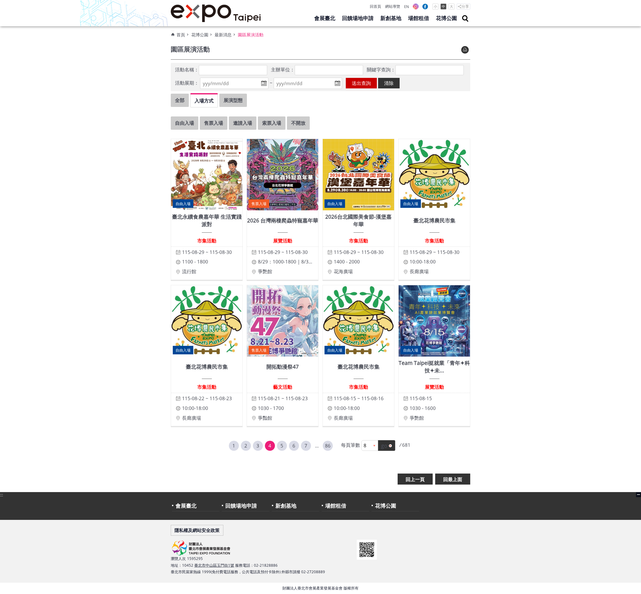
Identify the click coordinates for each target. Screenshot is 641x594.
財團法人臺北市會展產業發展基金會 (216, 13)
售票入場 (213, 122)
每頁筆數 (350, 444)
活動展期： (187, 82)
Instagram (415, 6)
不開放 (298, 122)
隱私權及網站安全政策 (197, 530)
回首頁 (375, 6)
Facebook (425, 6)
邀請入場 (242, 122)
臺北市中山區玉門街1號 (214, 565)
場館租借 (418, 18)
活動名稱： (187, 69)
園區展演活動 (250, 35)
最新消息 (223, 35)
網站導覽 (392, 6)
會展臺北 (324, 18)
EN (406, 6)
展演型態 (233, 100)
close (638, 494)
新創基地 (390, 18)
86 (328, 445)
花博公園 (446, 18)
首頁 (181, 35)
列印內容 (465, 50)
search (465, 19)
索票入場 (271, 122)
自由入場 (184, 122)
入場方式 (204, 100)
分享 (465, 6)
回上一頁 (415, 479)
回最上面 (452, 479)
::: (172, 3)
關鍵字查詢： (381, 69)
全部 (180, 100)
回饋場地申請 (358, 18)
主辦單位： (283, 69)
